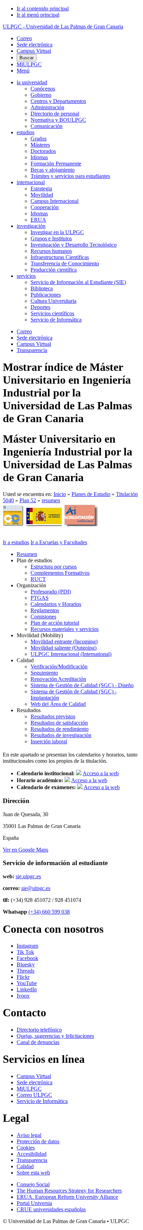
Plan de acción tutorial (55, 623)
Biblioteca (42, 288)
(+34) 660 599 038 (49, 912)
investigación (31, 226)
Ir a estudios (16, 542)
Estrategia (41, 188)
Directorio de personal (55, 114)
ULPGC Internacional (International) (71, 654)
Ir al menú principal (38, 15)
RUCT (38, 579)
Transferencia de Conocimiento (65, 263)
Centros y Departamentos (58, 101)
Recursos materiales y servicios (65, 629)
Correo (24, 38)
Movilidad (42, 195)
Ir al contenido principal (43, 8)
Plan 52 (27, 500)
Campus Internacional (54, 201)
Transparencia (32, 350)
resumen (51, 500)
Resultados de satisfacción (59, 723)
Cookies (26, 1148)
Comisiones (43, 617)
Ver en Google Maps (25, 850)
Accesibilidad (32, 1154)
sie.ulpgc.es (28, 876)
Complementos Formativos (60, 573)
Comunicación (46, 126)
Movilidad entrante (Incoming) (64, 641)
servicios (26, 276)
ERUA (38, 220)
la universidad (32, 82)
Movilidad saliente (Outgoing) (63, 648)
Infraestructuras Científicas (60, 257)
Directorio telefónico (39, 1030)
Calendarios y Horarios (56, 604)
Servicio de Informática (56, 320)
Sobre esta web (33, 1173)
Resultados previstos (53, 716)
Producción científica (54, 270)
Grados (39, 139)
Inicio (59, 494)
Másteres (40, 145)
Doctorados (43, 151)
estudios (25, 132)
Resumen (27, 554)
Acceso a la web (101, 773)
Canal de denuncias (38, 1042)
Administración (47, 107)
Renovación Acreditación (58, 679)
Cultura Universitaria (53, 301)
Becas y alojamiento (53, 170)
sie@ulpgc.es (35, 888)
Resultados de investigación (61, 735)
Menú (23, 71)
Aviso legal (29, 1135)
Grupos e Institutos (51, 238)
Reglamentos (45, 610)
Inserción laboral (49, 741)
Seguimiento (44, 673)
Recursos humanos (51, 251)
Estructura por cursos (54, 567)
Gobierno (41, 95)
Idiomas (39, 157)
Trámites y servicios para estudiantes (70, 176)
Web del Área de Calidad (58, 704)
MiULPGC (29, 64)
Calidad (25, 1166)
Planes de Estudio (91, 494)
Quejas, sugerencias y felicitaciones (55, 1036)
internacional (31, 182)
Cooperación (45, 207)
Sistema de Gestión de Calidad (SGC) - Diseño (82, 685)
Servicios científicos (52, 313)
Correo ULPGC (34, 1095)
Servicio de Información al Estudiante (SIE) (78, 282)
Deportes (40, 307)
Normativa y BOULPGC (58, 120)
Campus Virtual (34, 51)
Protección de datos (38, 1141)
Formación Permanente (56, 163)
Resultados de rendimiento (60, 729)
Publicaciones (46, 295)
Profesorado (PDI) (51, 592)
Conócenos (43, 89)
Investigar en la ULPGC (57, 232)
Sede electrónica (34, 45)
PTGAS (40, 598)
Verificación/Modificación (59, 666)
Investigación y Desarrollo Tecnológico (74, 245)
